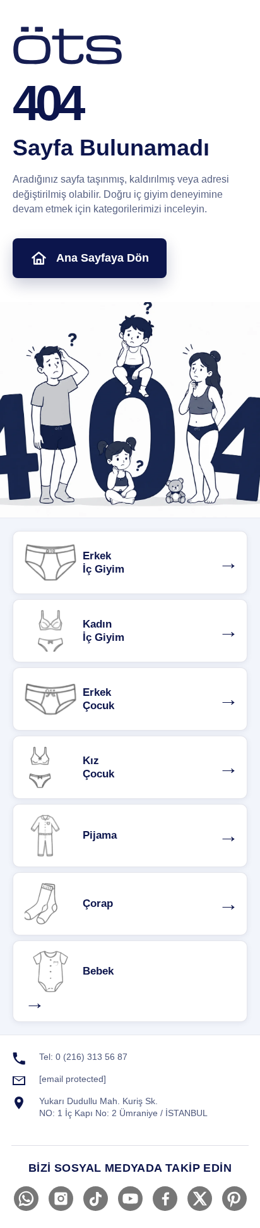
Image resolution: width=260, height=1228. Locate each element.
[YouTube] (130, 1198)
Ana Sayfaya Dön (102, 258)
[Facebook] (165, 1198)
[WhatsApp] (26, 1198)
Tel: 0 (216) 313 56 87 (83, 1057)
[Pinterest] (234, 1198)
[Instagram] (60, 1198)
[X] (199, 1198)
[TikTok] (95, 1198)
